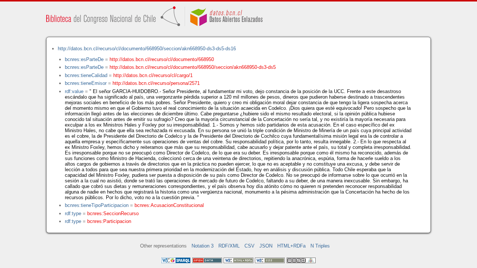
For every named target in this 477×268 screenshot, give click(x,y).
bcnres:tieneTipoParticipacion (97, 205)
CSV (249, 246)
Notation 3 (203, 246)
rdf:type (73, 213)
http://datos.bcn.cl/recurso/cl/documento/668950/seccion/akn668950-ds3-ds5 (193, 67)
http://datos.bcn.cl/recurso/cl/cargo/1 (153, 75)
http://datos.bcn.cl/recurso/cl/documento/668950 (162, 59)
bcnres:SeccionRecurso (113, 213)
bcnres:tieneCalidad (86, 75)
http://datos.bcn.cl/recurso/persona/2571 (156, 83)
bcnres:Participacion (109, 221)
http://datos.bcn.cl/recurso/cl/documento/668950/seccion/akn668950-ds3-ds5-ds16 (147, 48)
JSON (265, 246)
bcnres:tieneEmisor (86, 83)
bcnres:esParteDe (84, 59)
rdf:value (74, 91)
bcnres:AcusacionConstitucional (169, 205)
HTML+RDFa (291, 246)
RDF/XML (229, 246)
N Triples (320, 246)
